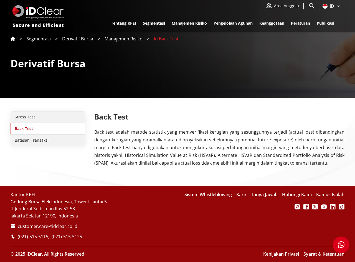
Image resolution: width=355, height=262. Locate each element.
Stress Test (25, 117)
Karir (241, 194)
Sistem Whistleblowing (208, 194)
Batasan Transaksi (32, 140)
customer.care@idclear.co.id (47, 226)
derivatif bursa (77, 39)
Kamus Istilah (330, 194)
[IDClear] (333, 206)
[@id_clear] (297, 206)
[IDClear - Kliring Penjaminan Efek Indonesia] (324, 206)
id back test (166, 39)
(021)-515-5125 (67, 237)
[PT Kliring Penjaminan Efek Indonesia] (306, 206)
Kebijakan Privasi (281, 254)
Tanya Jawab (264, 194)
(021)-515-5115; (33, 237)
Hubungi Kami (297, 194)
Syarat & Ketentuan (323, 254)
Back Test (24, 128)
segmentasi (38, 39)
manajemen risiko (124, 39)
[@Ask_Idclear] (315, 206)
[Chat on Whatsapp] (341, 245)
